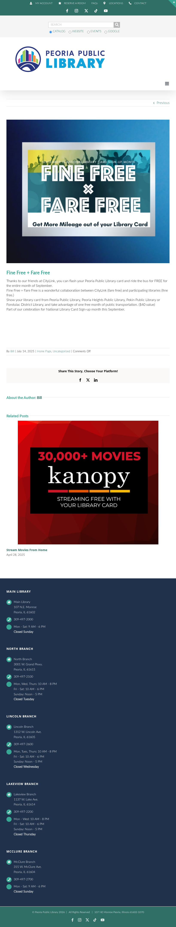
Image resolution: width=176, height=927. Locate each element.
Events (96, 31)
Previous (163, 103)
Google (113, 31)
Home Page (44, 351)
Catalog (59, 31)
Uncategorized (61, 351)
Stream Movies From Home (26, 550)
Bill (12, 351)
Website (78, 31)
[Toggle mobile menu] (167, 83)
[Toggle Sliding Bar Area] (172, 4)
